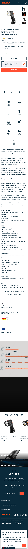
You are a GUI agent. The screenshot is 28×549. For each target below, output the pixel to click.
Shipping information (8, 83)
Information (6, 500)
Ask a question (6, 87)
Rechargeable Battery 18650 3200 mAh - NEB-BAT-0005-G (12, 63)
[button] (14, 294)
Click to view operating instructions (9, 313)
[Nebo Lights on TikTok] (23, 515)
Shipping (10, 42)
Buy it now (14, 69)
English (6, 547)
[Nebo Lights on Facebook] (15, 515)
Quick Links (5, 509)
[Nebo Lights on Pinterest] (18, 515)
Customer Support (8, 505)
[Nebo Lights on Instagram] (20, 515)
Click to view (5, 337)
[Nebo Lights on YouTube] (26, 515)
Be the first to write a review (14, 294)
